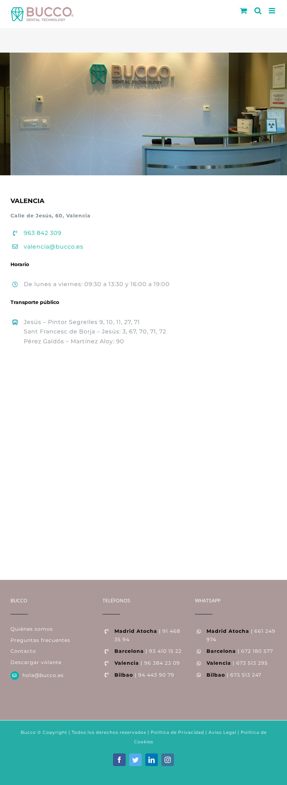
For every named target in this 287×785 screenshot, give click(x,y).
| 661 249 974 (240, 635)
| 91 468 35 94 (147, 635)
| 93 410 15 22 (148, 651)
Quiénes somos (31, 629)
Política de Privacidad (176, 732)
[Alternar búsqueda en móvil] (258, 10)
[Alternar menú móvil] (272, 10)
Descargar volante (36, 662)
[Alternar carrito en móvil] (243, 10)
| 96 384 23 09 (147, 663)
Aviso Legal (222, 732)
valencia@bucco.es (53, 246)
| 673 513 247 (233, 675)
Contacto (23, 651)
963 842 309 (43, 233)
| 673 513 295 (237, 663)
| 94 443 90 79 (144, 675)
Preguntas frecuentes (40, 640)
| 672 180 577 (239, 651)
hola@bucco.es (43, 675)
